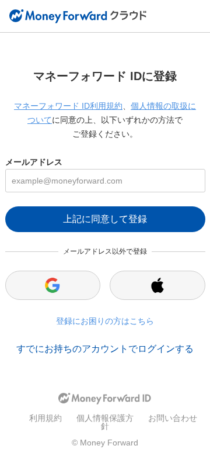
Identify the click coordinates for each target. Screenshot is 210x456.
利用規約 (45, 418)
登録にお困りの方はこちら (105, 321)
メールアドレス (33, 162)
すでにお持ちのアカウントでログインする (105, 349)
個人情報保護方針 (105, 422)
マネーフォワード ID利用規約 (68, 105)
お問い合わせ (172, 418)
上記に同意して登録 (105, 219)
